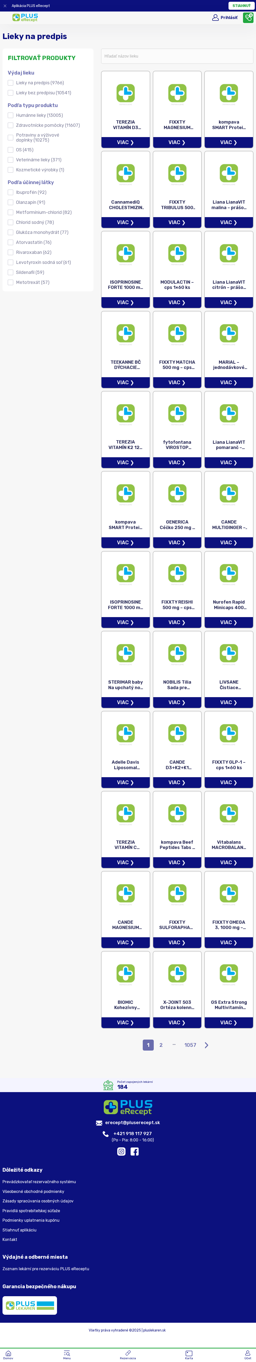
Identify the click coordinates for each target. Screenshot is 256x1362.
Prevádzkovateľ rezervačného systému (39, 1182)
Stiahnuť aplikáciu (19, 1230)
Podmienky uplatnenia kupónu (31, 1220)
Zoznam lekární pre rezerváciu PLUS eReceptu (45, 1269)
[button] (67, 1355)
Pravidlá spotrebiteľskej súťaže (31, 1211)
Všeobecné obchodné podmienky (33, 1191)
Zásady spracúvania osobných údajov (38, 1201)
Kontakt (9, 1239)
